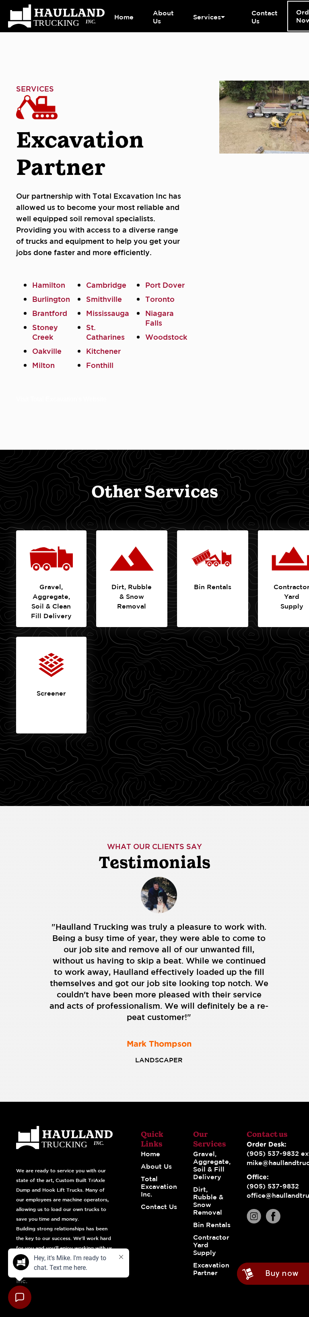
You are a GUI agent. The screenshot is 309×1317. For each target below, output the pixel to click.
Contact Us (159, 1206)
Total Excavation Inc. (159, 1186)
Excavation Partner (211, 1268)
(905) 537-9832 (273, 1186)
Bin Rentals (212, 1224)
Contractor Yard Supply (211, 1245)
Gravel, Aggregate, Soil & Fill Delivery (212, 1165)
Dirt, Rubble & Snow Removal (208, 1201)
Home (150, 1153)
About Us (156, 1166)
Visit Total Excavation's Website (61, 399)
